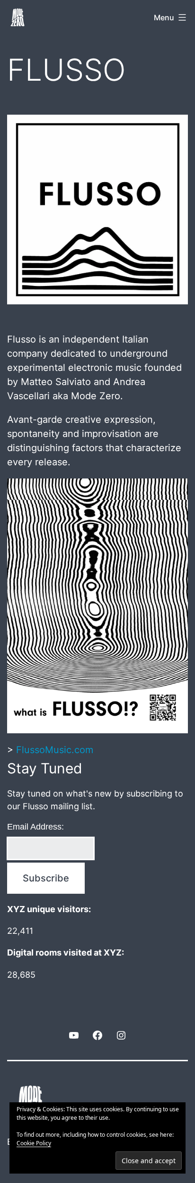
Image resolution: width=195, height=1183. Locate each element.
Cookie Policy (34, 1143)
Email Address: (35, 826)
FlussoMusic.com (54, 749)
